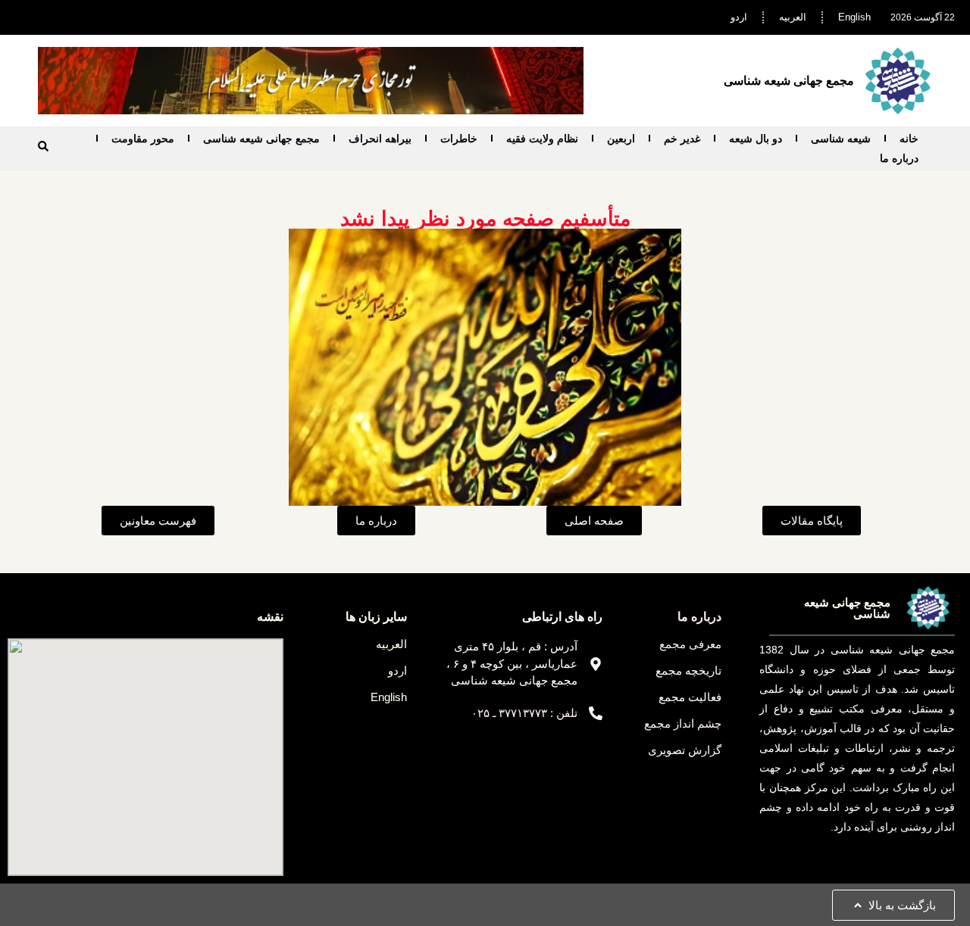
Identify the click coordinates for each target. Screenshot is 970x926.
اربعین (621, 139)
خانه (909, 139)
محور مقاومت (142, 139)
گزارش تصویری (684, 750)
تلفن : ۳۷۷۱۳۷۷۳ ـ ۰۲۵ (524, 712)
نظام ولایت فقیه (542, 139)
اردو (739, 17)
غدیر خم (682, 139)
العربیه (792, 17)
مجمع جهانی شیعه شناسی (261, 139)
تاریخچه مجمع (688, 670)
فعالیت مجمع (690, 697)
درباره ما (899, 158)
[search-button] (43, 146)
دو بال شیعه (755, 139)
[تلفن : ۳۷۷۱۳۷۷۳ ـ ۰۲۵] (595, 713)
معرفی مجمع (690, 644)
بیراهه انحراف (380, 139)
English (854, 17)
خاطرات (458, 139)
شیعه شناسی (841, 139)
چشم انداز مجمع (682, 723)
